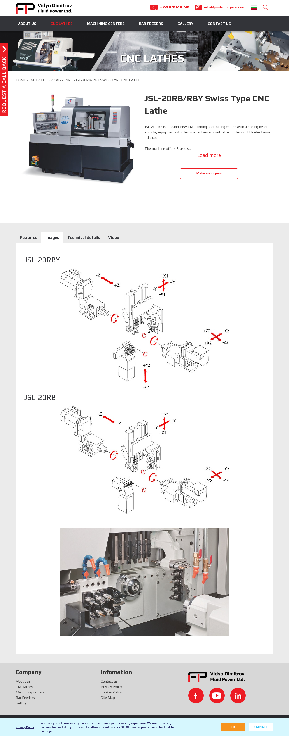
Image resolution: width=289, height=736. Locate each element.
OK (233, 727)
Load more (209, 155)
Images (52, 237)
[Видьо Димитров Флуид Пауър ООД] (44, 8)
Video (113, 237)
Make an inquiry (209, 173)
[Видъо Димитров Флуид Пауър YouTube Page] (217, 695)
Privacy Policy (25, 727)
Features (28, 237)
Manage (261, 727)
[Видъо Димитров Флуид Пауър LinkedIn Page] (238, 695)
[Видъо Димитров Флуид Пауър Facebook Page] (196, 695)
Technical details (83, 237)
